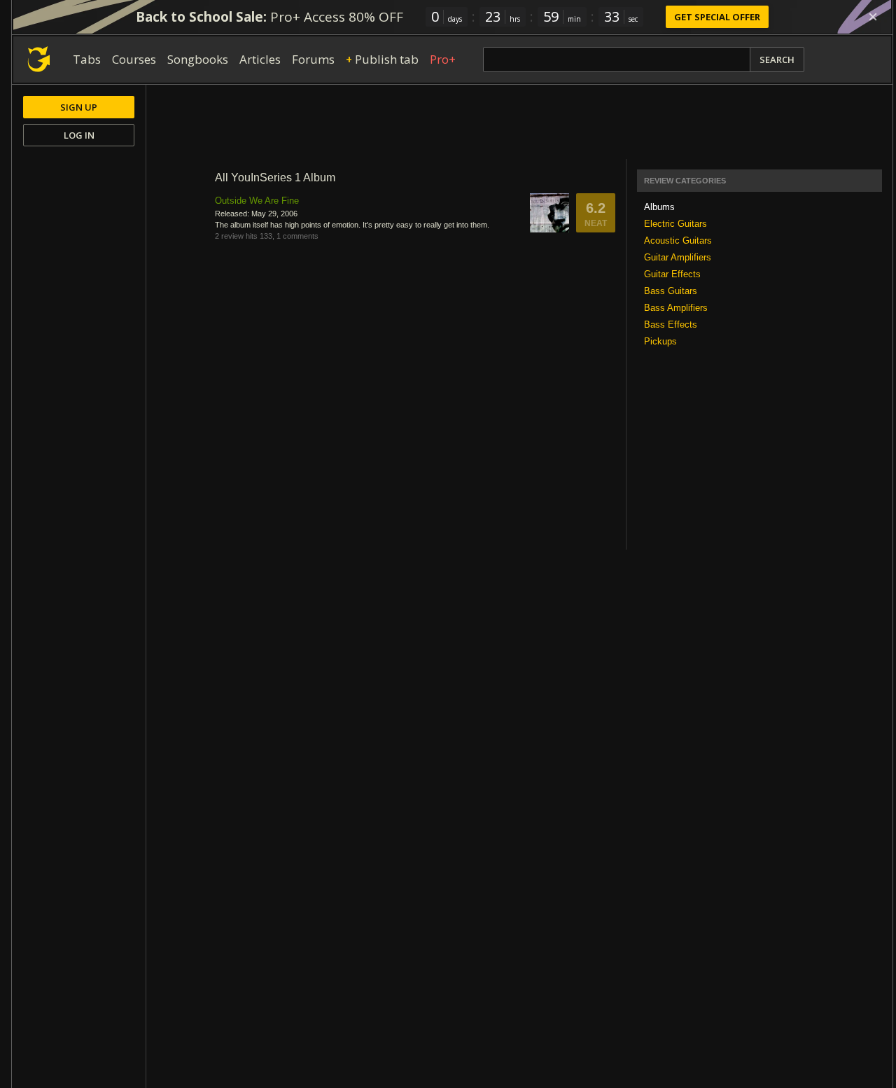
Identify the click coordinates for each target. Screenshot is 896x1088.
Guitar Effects (672, 274)
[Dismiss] (873, 17)
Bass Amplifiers (676, 307)
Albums (659, 207)
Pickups (660, 341)
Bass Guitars (670, 291)
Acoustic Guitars (678, 240)
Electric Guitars (675, 223)
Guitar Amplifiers (677, 257)
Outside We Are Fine (257, 200)
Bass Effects (670, 324)
